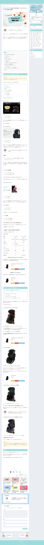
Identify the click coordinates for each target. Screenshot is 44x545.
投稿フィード (32, 53)
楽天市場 (17, 380)
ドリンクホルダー (7, 60)
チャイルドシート (18, 2)
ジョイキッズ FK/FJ (7, 66)
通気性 (6, 57)
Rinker (13, 376)
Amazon (13, 380)
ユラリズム (32, 43)
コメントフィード (33, 55)
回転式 (40, 44)
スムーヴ (34, 39)
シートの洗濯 (6, 61)
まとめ (5, 69)
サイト (4, 525)
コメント (4, 509)
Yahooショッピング (22, 380)
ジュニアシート (32, 38)
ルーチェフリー (34, 44)
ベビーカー (22, 2)
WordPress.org (33, 56)
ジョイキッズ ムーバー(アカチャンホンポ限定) (10, 67)
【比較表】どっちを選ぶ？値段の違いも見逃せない (11, 62)
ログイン (32, 52)
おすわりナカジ (22, 0)
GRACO (31, 33)
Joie (35, 33)
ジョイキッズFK (13, 277)
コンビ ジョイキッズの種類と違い (9, 64)
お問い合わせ (26, 2)
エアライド (38, 34)
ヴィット (38, 44)
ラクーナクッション (39, 43)
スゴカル (31, 39)
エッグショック (7, 55)
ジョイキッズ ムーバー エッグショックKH (10, 65)
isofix (33, 33)
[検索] (41, 22)
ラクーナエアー (35, 43)
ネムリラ (40, 39)
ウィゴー (31, 34)
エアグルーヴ (34, 34)
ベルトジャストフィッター (8, 59)
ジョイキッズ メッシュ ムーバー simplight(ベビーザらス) (12, 68)
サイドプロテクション (7, 56)
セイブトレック (37, 39)
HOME (22, 541)
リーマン (31, 44)
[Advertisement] (15, 44)
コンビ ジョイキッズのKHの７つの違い (9, 54)
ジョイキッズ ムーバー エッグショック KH (17, 263)
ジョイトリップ (39, 38)
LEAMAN (37, 33)
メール (4, 522)
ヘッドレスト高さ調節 (7, 58)
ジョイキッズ (35, 38)
